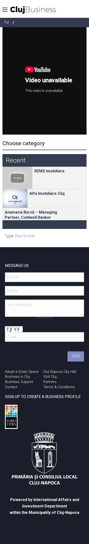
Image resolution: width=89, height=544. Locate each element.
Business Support (19, 382)
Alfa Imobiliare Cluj (47, 193)
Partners (50, 382)
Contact (11, 387)
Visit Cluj (50, 377)
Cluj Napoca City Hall (59, 372)
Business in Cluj (17, 377)
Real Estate (25, 236)
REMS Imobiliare (49, 171)
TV (6, 22)
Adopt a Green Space (21, 372)
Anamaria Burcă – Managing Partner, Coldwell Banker (31, 215)
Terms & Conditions (59, 387)
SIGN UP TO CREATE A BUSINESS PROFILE (43, 396)
